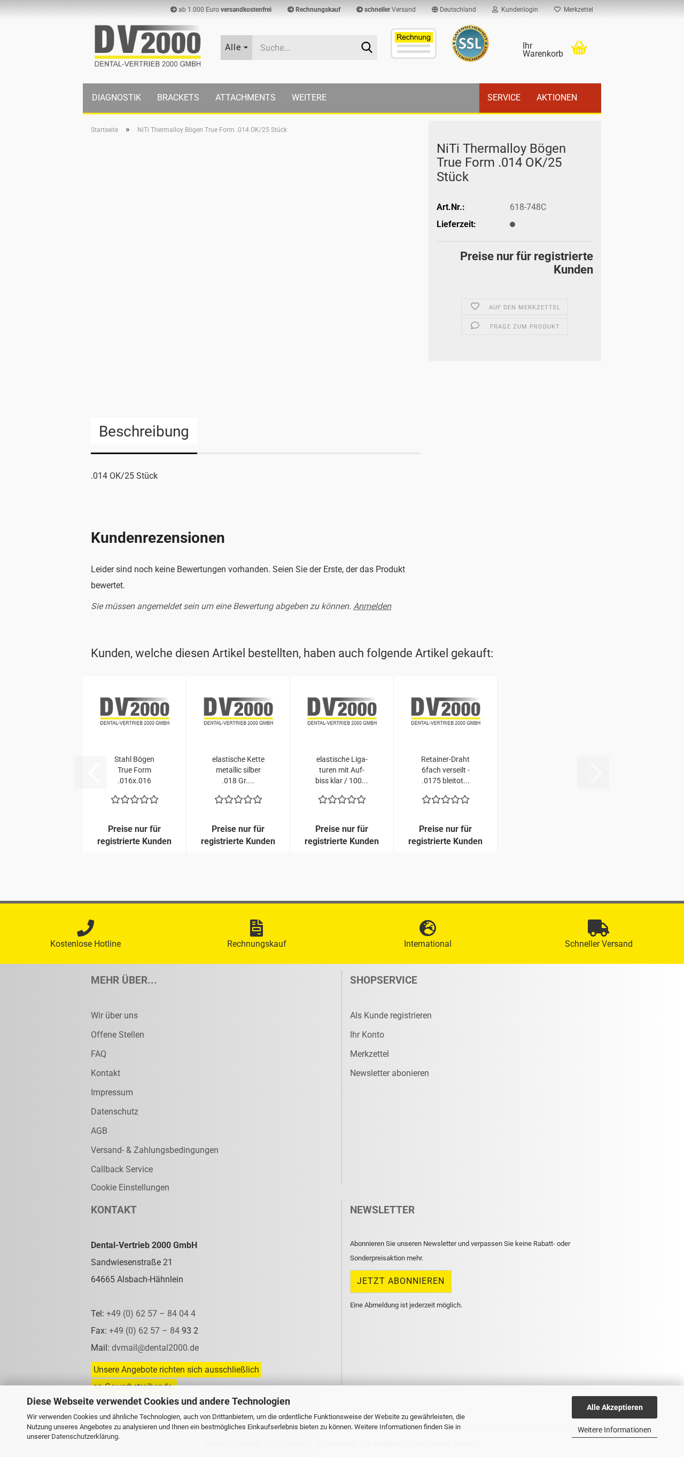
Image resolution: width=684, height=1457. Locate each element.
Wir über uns (114, 1015)
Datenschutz (114, 1112)
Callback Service (122, 1169)
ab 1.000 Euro (224, 9)
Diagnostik (116, 97)
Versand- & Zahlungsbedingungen (155, 1150)
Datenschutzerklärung (84, 1436)
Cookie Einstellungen (130, 1187)
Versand (390, 9)
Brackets (178, 97)
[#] (470, 43)
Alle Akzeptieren (615, 1407)
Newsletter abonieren (389, 1073)
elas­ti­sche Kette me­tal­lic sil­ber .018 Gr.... (238, 770)
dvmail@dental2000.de (155, 1348)
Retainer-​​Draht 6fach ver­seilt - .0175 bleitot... (445, 770)
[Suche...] (367, 48)
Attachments (245, 97)
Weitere (309, 97)
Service (503, 97)
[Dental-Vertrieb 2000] (148, 46)
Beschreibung (144, 431)
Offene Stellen (117, 1035)
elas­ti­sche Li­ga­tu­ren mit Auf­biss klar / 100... (341, 770)
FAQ (98, 1054)
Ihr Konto (367, 1035)
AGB (99, 1131)
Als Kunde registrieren (391, 1015)
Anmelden (372, 606)
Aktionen (557, 97)
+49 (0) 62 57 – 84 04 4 (151, 1313)
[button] (454, 9)
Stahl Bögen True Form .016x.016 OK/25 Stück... (134, 770)
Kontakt (105, 1073)
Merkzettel (577, 9)
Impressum (112, 1092)
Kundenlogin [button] (518, 9)
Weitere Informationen (614, 1429)
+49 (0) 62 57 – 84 (145, 1331)
